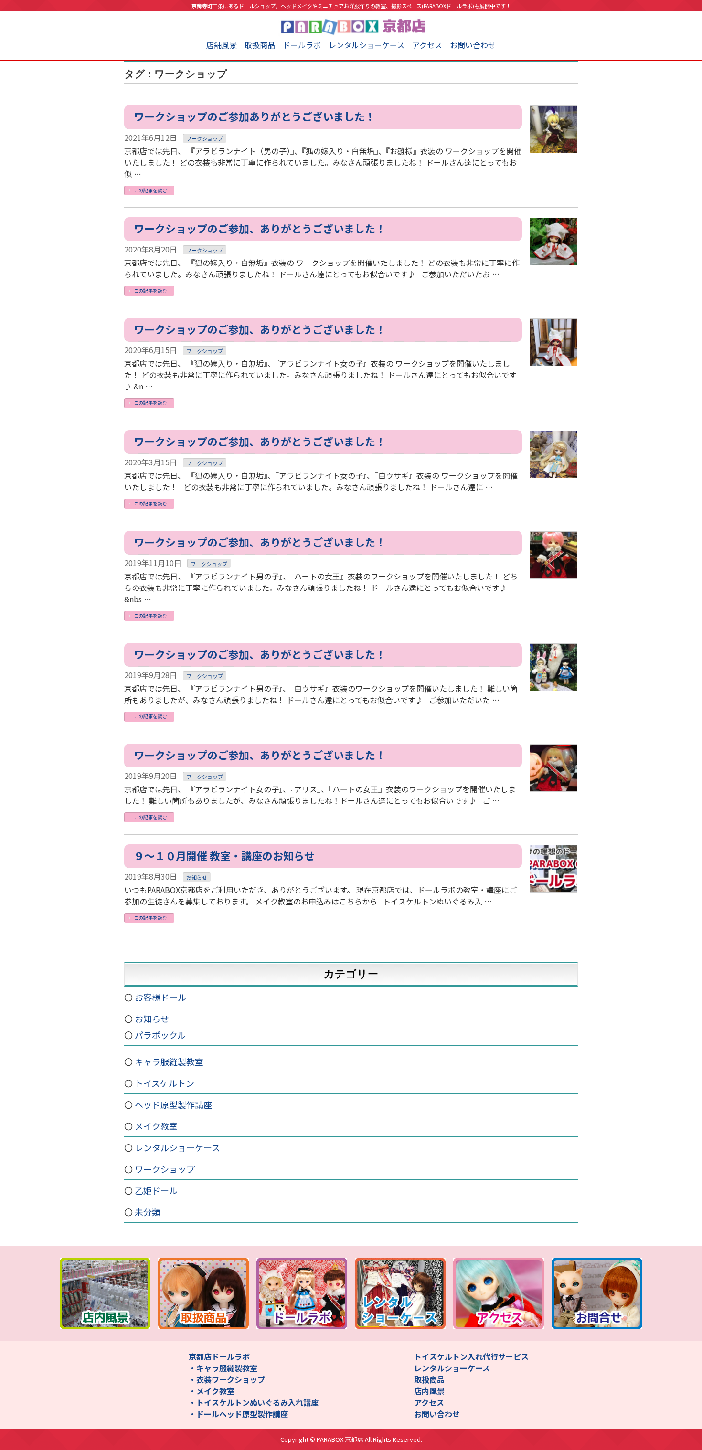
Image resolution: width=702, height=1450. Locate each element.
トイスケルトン (164, 1083)
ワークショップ (204, 138)
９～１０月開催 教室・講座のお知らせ (224, 855)
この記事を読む (150, 190)
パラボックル (160, 1035)
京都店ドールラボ (219, 1356)
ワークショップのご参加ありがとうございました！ (254, 116)
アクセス (427, 45)
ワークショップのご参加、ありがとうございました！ (260, 228)
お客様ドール (160, 997)
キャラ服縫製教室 (169, 1061)
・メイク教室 (211, 1391)
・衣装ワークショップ (227, 1379)
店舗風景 (221, 45)
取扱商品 (260, 45)
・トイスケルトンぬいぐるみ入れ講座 (254, 1402)
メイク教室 (156, 1126)
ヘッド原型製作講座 (173, 1104)
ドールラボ (302, 45)
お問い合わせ (473, 45)
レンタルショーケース (366, 45)
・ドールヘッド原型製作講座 (238, 1413)
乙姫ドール (156, 1190)
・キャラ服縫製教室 (223, 1368)
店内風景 (429, 1391)
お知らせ (196, 877)
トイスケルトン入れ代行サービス (471, 1356)
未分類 (147, 1212)
